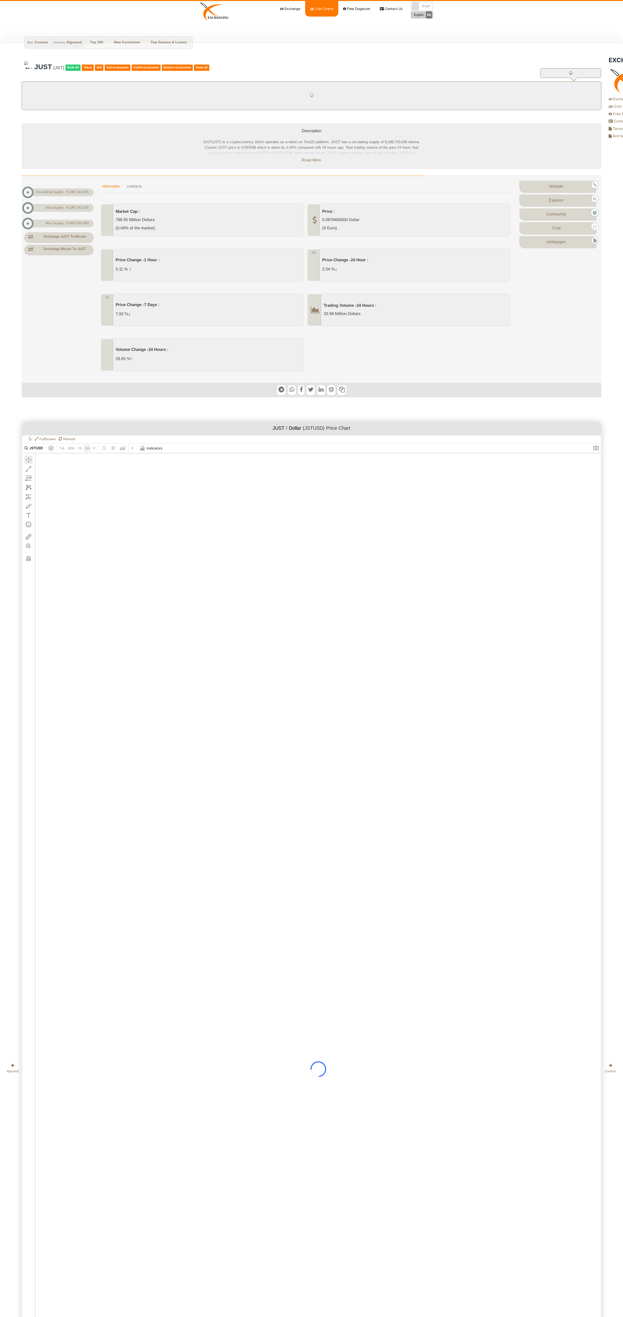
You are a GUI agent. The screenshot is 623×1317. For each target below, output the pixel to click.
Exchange (292, 9)
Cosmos (41, 42)
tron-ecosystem (117, 68)
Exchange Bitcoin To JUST (65, 249)
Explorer (556, 200)
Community (556, 214)
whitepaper (556, 242)
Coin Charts (323, 9)
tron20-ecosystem (146, 68)
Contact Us (393, 9)
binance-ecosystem (177, 68)
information (111, 186)
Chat (556, 228)
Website (556, 186)
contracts (134, 186)
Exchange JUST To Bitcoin (65, 236)
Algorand (74, 42)
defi (99, 68)
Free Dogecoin (358, 9)
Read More (311, 160)
